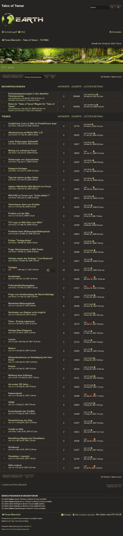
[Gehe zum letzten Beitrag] (97, 94)
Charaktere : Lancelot (18, 456)
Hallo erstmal (14, 465)
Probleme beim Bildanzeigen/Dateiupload (29, 231)
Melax (14, 126)
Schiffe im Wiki (15, 429)
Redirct (11, 348)
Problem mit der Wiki (18, 213)
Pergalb (15, 234)
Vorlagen (12, 267)
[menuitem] (21, 32)
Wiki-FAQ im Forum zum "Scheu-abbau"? (29, 195)
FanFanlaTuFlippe (21, 521)
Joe (13, 207)
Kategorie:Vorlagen (17, 168)
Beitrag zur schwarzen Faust (22, 150)
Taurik (89, 151)
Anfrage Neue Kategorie (20, 330)
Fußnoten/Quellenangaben (21, 285)
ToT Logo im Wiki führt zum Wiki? (25, 222)
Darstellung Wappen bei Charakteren (26, 438)
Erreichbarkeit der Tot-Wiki (21, 411)
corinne (14, 377)
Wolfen (90, 277)
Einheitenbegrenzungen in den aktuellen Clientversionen (28, 94)
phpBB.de (27, 526)
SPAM (11, 402)
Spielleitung (16, 98)
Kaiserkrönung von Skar (20, 420)
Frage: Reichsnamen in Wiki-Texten (25, 249)
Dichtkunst (13, 447)
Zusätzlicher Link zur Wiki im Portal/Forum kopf (32, 123)
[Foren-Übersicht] (22, 17)
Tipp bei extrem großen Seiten (23, 177)
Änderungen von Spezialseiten (23, 159)
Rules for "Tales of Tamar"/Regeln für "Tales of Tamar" (31, 105)
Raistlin (14, 135)
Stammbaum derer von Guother (24, 204)
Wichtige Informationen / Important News (24, 100)
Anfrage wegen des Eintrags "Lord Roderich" (30, 258)
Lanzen (12, 339)
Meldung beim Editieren (20, 375)
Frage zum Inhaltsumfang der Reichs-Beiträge (31, 294)
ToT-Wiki (8, 67)
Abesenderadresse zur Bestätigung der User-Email (30, 358)
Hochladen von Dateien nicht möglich (27, 312)
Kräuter (12, 366)
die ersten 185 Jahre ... (19, 384)
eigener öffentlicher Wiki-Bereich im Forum (29, 186)
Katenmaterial (15, 393)
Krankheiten (14, 276)
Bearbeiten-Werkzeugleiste (21, 303)
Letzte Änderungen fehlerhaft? (23, 141)
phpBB (13, 518)
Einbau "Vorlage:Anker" (20, 240)
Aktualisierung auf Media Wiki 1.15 (25, 132)
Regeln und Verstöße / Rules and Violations (25, 110)
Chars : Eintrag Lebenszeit (21, 321)
